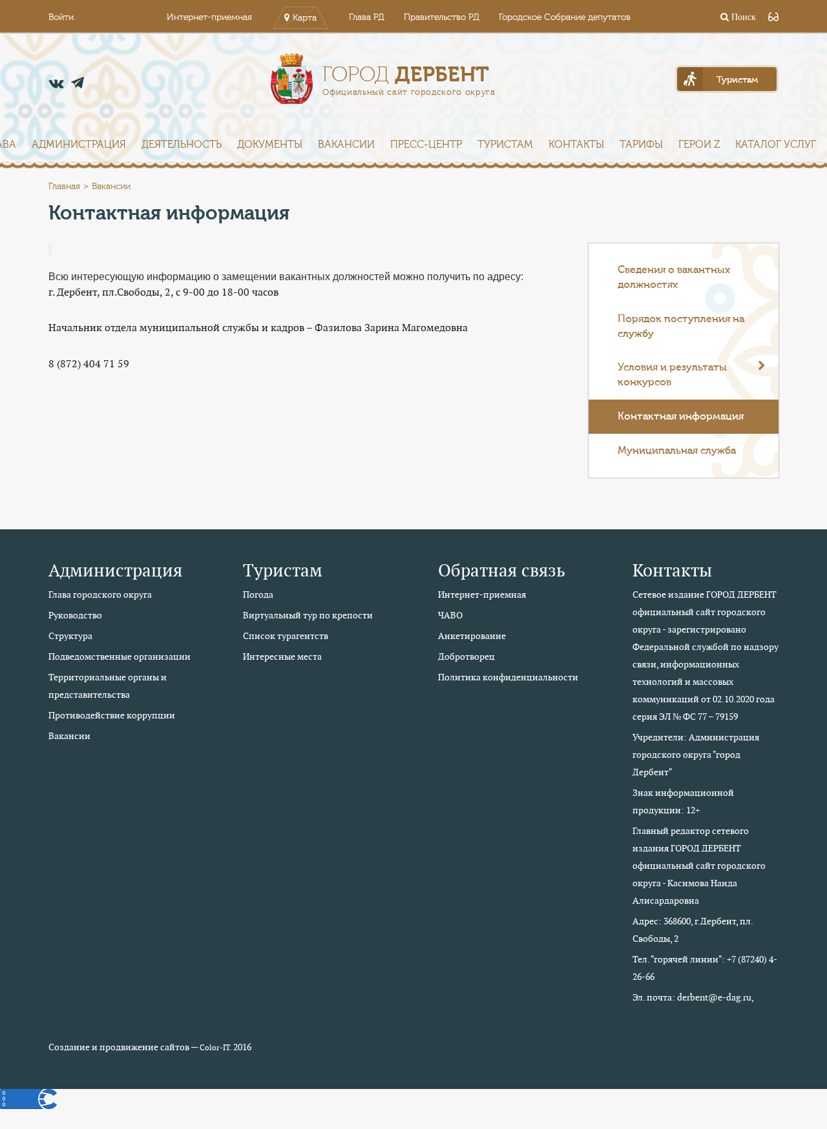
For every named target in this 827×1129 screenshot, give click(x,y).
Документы (269, 144)
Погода (258, 594)
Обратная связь (501, 570)
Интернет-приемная (209, 17)
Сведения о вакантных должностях (674, 277)
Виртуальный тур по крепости (308, 615)
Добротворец (466, 656)
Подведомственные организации (119, 656)
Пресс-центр (426, 144)
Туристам (505, 144)
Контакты (576, 144)
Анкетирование (472, 636)
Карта (305, 18)
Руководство (75, 615)
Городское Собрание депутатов (565, 17)
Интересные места (282, 656)
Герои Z (699, 144)
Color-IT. (215, 1048)
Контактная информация (681, 416)
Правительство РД (441, 17)
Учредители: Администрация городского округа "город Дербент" (696, 754)
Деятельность (181, 144)
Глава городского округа (100, 594)
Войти (61, 17)
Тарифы (641, 144)
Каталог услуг (775, 144)
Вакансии (346, 144)
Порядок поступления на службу (681, 326)
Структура (70, 636)
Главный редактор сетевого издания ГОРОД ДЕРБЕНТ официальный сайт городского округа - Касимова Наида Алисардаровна (699, 865)
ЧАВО (450, 615)
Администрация (79, 144)
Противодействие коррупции (111, 715)
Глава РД (366, 17)
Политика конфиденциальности (508, 677)
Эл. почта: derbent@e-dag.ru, (693, 997)
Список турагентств (285, 636)
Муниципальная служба (677, 450)
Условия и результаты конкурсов (672, 374)
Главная (64, 186)
